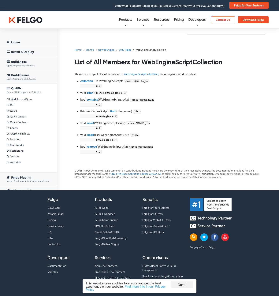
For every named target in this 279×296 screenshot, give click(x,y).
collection (86, 81)
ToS (49, 232)
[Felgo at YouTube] (225, 237)
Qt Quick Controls (17, 122)
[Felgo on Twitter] (204, 237)
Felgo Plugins (28, 179)
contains (92, 99)
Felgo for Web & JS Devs (156, 220)
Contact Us (223, 19)
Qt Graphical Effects (18, 133)
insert (90, 123)
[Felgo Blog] (193, 237)
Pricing (179, 19)
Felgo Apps (101, 207)
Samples (52, 272)
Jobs (50, 238)
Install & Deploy (22, 52)
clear (90, 92)
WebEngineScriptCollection (141, 74)
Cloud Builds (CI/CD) (107, 232)
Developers (197, 19)
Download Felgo (253, 20)
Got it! (182, 284)
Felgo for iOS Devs (153, 232)
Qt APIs (24, 90)
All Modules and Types (20, 99)
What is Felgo (55, 214)
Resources (161, 19)
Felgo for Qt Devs (152, 214)
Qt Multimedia (15, 145)
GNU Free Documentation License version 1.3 (135, 174)
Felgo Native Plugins (107, 244)
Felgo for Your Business (249, 5)
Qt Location (13, 139)
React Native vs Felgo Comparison (162, 276)
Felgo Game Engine (106, 220)
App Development (106, 266)
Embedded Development (110, 272)
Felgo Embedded (105, 214)
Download (53, 207)
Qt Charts (12, 128)
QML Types (125, 49)
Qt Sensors (13, 156)
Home (15, 42)
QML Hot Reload (104, 226)
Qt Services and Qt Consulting (112, 278)
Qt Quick (12, 111)
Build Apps (20, 63)
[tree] (28, 117)
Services (143, 19)
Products (125, 19)
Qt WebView (14, 162)
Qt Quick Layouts (17, 116)
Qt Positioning (15, 150)
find (112, 111)
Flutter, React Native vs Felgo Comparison (159, 268)
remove (92, 146)
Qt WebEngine (106, 49)
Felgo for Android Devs (155, 226)
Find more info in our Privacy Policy (126, 288)
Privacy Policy (55, 226)
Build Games (21, 76)
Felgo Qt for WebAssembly (111, 238)
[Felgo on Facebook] (214, 237)
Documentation (56, 266)
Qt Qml (11, 105)
